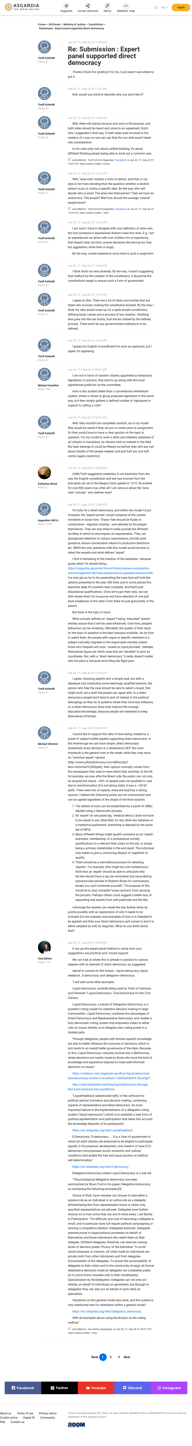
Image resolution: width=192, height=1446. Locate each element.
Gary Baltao (45, 958)
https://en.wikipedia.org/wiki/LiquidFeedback (102, 1130)
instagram (171, 1388)
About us (5, 1413)
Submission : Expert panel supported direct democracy (71, 28)
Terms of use (25, 1413)
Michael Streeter (48, 743)
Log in (181, 7)
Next (127, 1357)
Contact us (17, 1422)
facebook (25, 1388)
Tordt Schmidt (46, 58)
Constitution (95, 24)
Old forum (54, 24)
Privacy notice (48, 1413)
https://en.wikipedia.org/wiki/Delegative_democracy (106, 1311)
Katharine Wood (47, 483)
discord (135, 1388)
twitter (62, 1388)
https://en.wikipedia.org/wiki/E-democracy (100, 1167)
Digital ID (29, 1417)
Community (47, 1417)
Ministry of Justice (74, 24)
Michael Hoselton (48, 385)
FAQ (2, 1422)
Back (95, 1357)
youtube (98, 1388)
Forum (42, 24)
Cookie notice (9, 1417)
